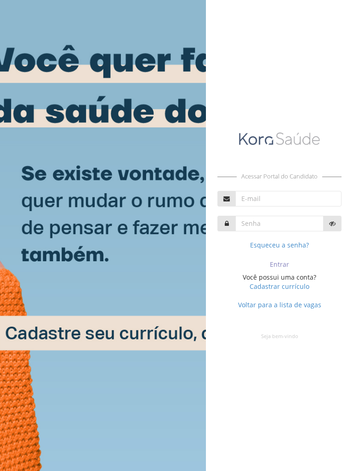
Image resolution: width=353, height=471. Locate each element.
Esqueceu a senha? (279, 245)
